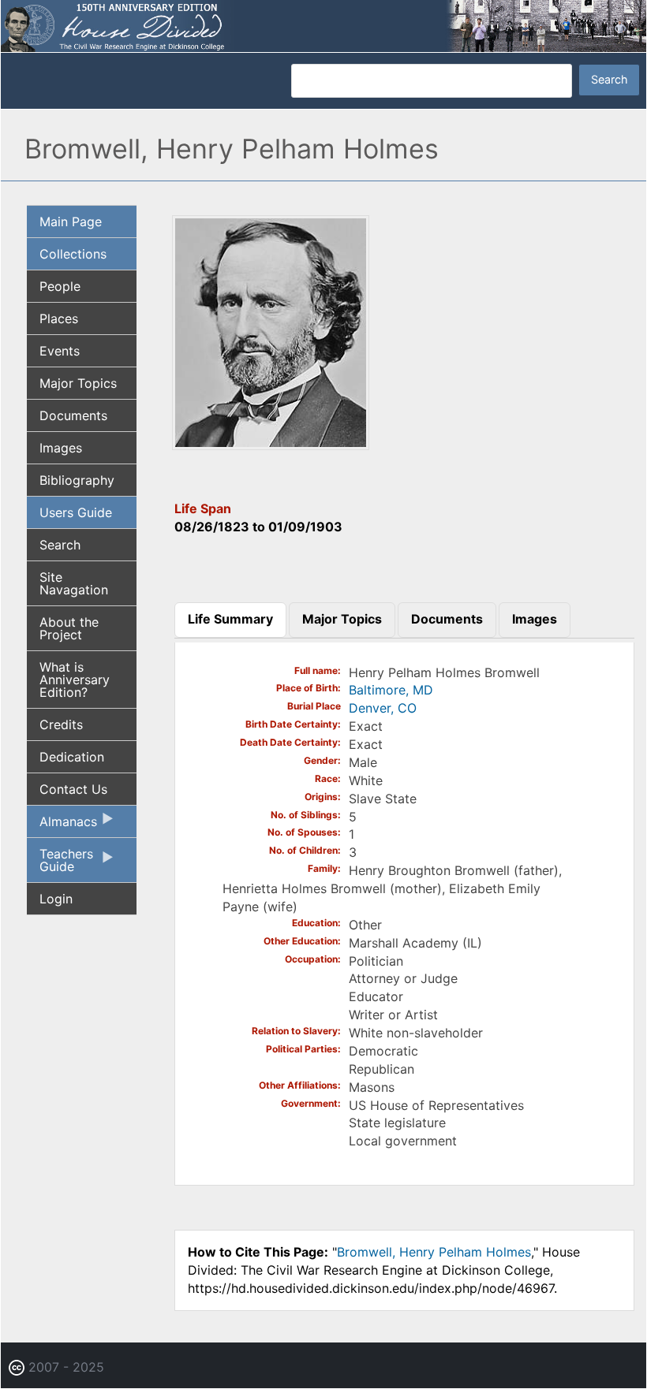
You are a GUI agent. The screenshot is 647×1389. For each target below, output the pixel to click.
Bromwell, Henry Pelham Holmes (434, 1252)
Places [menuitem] (58, 318)
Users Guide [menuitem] (75, 512)
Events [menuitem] (59, 351)
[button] (270, 444)
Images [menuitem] (60, 448)
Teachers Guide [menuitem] (60, 864)
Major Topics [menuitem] (78, 383)
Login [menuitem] (56, 899)
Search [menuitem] (59, 545)
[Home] (323, 24)
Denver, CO (383, 708)
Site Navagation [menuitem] (73, 583)
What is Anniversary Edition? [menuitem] (74, 679)
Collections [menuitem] (73, 254)
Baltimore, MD (391, 690)
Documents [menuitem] (73, 415)
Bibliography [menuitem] (76, 480)
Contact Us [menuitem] (73, 789)
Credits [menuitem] (61, 724)
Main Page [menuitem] (70, 221)
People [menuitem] (59, 286)
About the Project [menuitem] (69, 628)
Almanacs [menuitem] (62, 825)
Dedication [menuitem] (71, 757)
